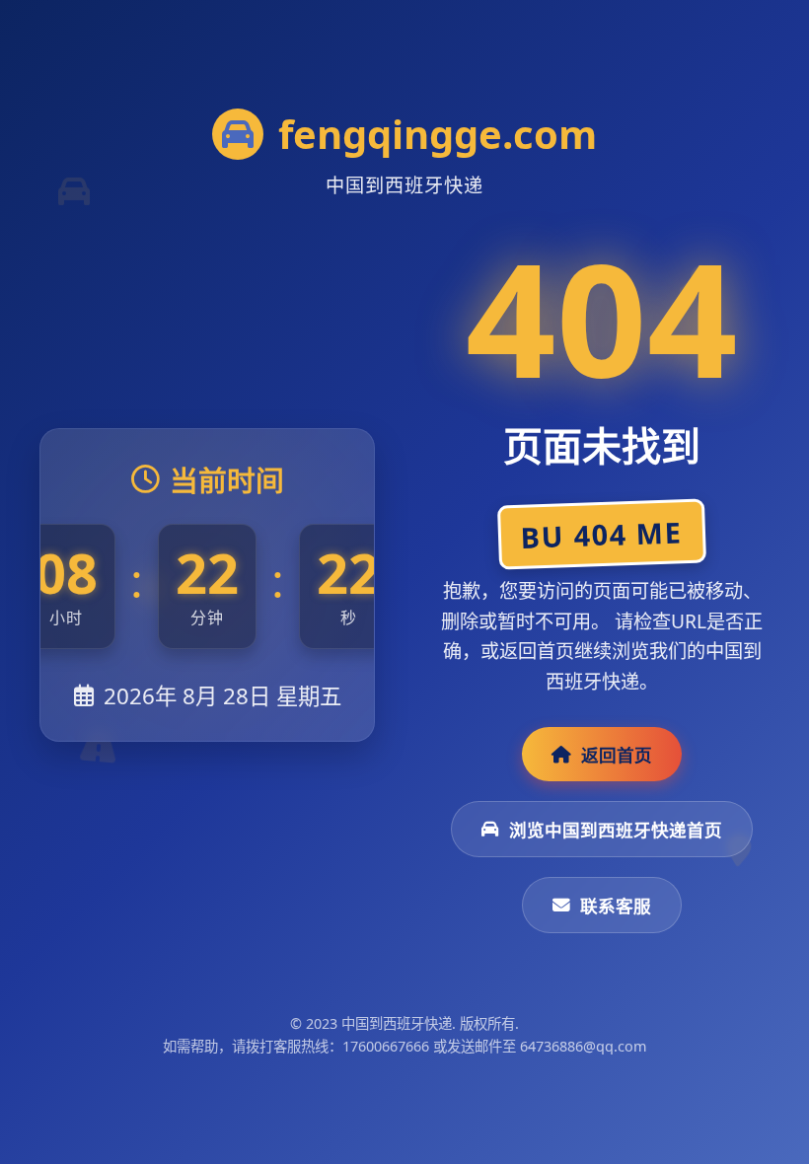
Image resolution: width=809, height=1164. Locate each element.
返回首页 (616, 754)
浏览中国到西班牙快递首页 (615, 829)
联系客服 (615, 905)
